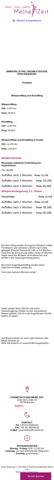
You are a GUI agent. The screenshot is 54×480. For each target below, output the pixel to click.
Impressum (33, 472)
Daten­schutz (21, 472)
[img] (27, 9)
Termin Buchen (35, 476)
